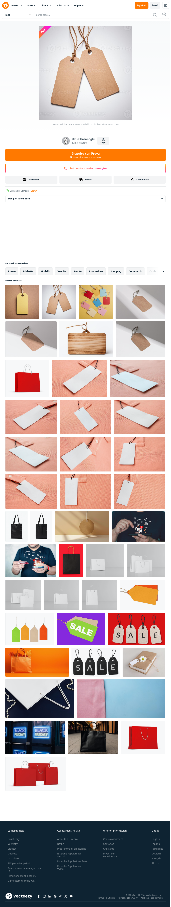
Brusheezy (13, 839)
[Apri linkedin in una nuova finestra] (49, 896)
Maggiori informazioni (19, 198)
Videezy (12, 848)
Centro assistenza (111, 839)
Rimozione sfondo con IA (21, 875)
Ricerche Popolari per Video (68, 870)
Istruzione (13, 858)
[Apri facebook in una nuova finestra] (39, 896)
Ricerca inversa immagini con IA (22, 870)
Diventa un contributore (109, 855)
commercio (135, 271)
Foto (30, 5)
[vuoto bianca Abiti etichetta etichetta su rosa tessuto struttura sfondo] (79, 378)
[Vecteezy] (5, 5)
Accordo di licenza (66, 839)
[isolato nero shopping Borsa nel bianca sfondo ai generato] (16, 526)
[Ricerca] (152, 15)
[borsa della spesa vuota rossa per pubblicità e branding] (27, 378)
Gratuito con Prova (84, 154)
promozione (96, 271)
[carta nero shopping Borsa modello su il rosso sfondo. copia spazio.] (71, 560)
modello (45, 271)
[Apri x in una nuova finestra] (65, 896)
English (153, 839)
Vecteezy (12, 843)
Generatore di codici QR (21, 880)
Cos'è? (34, 190)
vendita (61, 271)
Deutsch (154, 853)
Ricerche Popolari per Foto (68, 863)
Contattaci (107, 843)
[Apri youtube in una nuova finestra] (71, 896)
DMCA (59, 843)
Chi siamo (107, 848)
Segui (102, 142)
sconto (78, 271)
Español (153, 843)
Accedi (152, 5)
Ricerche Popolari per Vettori (68, 855)
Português (155, 848)
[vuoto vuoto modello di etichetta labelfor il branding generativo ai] (86, 339)
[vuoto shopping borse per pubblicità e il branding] (105, 560)
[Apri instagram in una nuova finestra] (44, 896)
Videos (44, 5)
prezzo (12, 271)
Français (154, 858)
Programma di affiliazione (70, 848)
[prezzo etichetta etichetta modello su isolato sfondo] (22, 302)
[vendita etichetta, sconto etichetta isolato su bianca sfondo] (142, 595)
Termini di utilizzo (103, 897)
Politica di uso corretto (149, 897)
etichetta (28, 271)
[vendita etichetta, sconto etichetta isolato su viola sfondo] (81, 629)
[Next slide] (157, 271)
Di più (77, 5)
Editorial (61, 5)
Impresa (12, 853)
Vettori (15, 5)
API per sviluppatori (19, 863)
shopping (115, 271)
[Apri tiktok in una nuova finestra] (60, 896)
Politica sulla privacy (125, 897)
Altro (152, 863)
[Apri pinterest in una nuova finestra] (55, 896)
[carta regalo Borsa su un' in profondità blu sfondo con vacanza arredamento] (39, 698)
